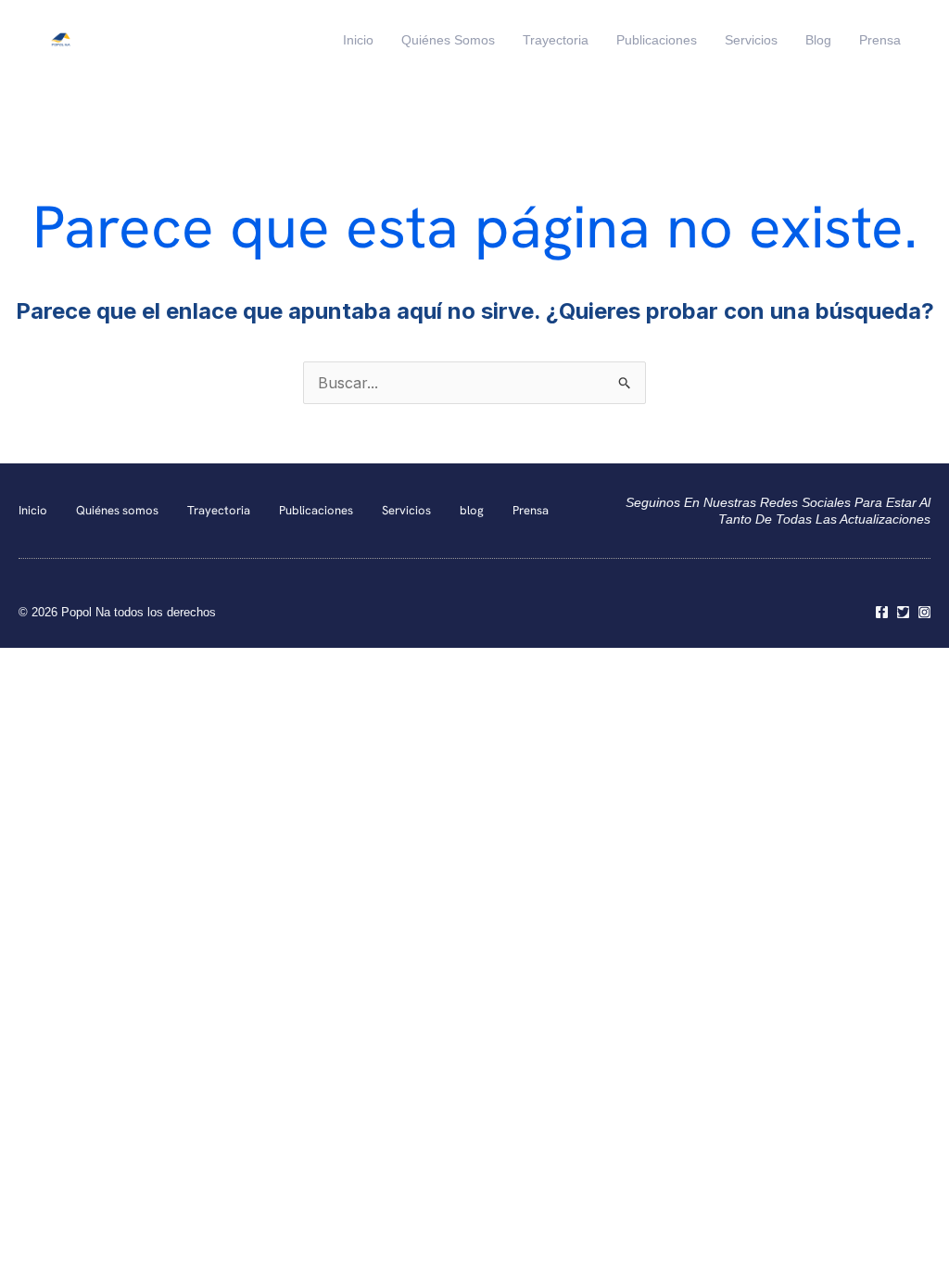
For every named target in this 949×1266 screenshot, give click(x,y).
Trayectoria (555, 39)
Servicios (751, 39)
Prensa (880, 39)
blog (818, 39)
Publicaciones (656, 39)
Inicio (358, 39)
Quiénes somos (448, 39)
